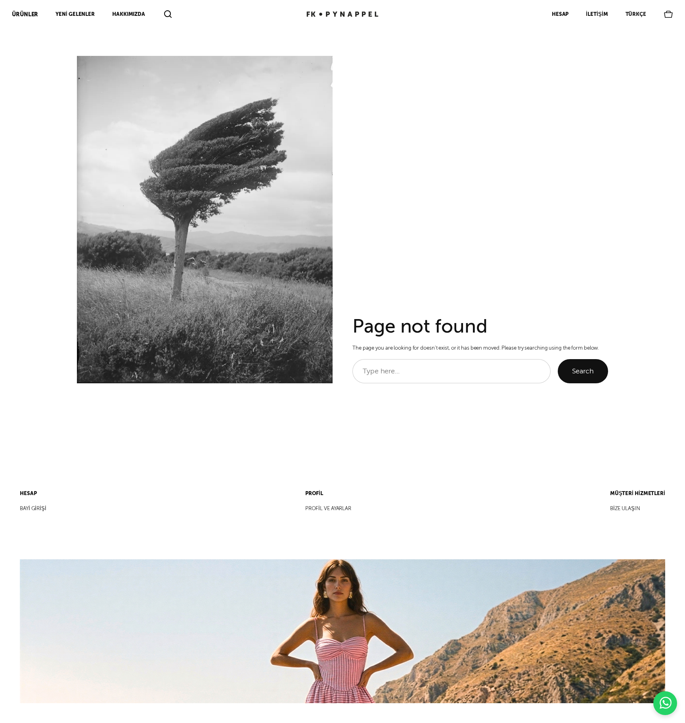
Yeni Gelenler (75, 14)
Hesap (560, 14)
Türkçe (636, 14)
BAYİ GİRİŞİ (33, 508)
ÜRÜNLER (25, 14)
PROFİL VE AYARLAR (328, 508)
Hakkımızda (128, 14)
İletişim (597, 14)
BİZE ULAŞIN (625, 508)
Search (583, 371)
